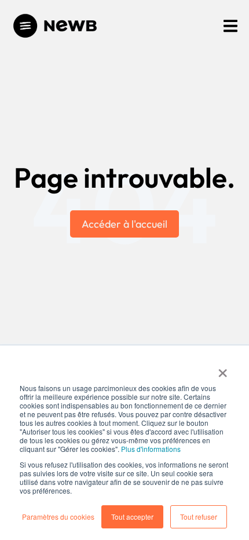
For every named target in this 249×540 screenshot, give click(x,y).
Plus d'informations (151, 449)
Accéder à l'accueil (124, 224)
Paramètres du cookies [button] (58, 516)
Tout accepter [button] (132, 516)
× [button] (222, 369)
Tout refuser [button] (198, 516)
